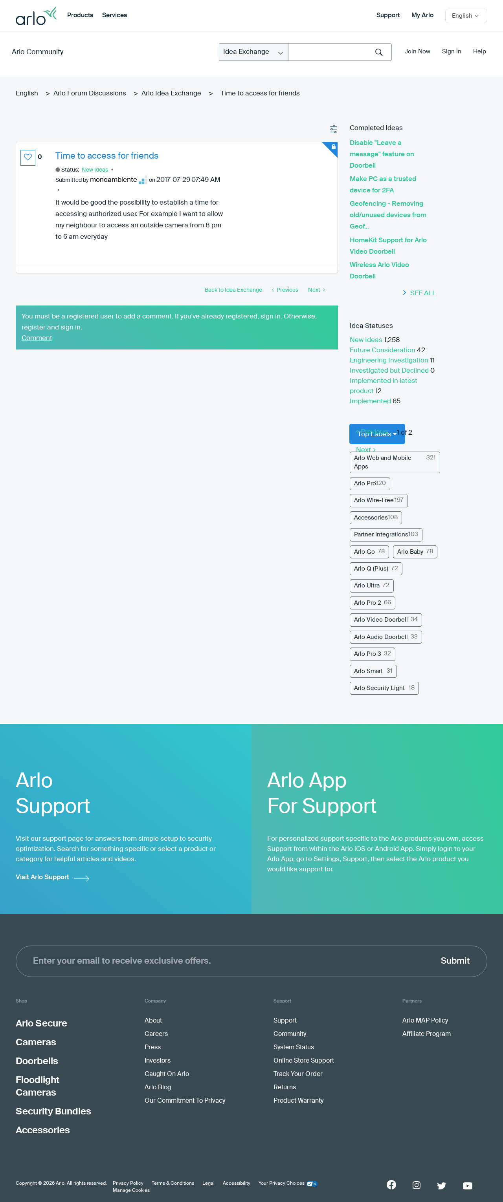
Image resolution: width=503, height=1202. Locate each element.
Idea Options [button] (334, 129)
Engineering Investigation (390, 360)
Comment (37, 338)
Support (388, 16)
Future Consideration (383, 350)
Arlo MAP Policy (425, 1021)
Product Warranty (298, 1101)
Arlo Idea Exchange (171, 93)
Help (479, 52)
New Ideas (95, 170)
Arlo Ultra (367, 586)
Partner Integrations (381, 535)
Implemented (371, 401)
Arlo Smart (368, 671)
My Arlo (422, 16)
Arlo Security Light (379, 688)
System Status (294, 1048)
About (153, 1021)
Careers (156, 1034)
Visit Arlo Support (42, 877)
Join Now (417, 52)
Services (114, 16)
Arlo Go (364, 552)
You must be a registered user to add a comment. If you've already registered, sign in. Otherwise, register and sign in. (169, 322)
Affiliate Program (426, 1034)
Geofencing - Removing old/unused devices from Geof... (388, 215)
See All (423, 293)
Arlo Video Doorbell (381, 620)
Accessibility (236, 1183)
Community (290, 1034)
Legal (208, 1183)
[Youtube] (467, 1185)
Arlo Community (37, 52)
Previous (374, 432)
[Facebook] (391, 1184)
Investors (158, 1061)
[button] (27, 158)
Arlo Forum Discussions (89, 93)
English (27, 93)
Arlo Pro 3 (367, 654)
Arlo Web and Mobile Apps (382, 462)
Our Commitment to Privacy (185, 1101)
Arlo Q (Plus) (371, 569)
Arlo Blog (158, 1088)
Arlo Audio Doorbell (381, 637)
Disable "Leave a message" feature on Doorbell (382, 154)
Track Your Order (298, 1074)
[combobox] (340, 52)
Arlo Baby (410, 552)
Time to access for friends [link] (260, 93)
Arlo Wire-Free (374, 500)
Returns (285, 1088)
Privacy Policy (128, 1183)
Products (80, 16)
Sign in (451, 52)
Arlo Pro (365, 484)
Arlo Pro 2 (367, 603)
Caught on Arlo (167, 1074)
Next (363, 450)
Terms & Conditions (173, 1183)
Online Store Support (304, 1061)
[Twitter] (441, 1185)
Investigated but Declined (390, 371)
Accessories (371, 518)
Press (153, 1048)
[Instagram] (416, 1185)
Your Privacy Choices (282, 1183)
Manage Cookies (131, 1190)
